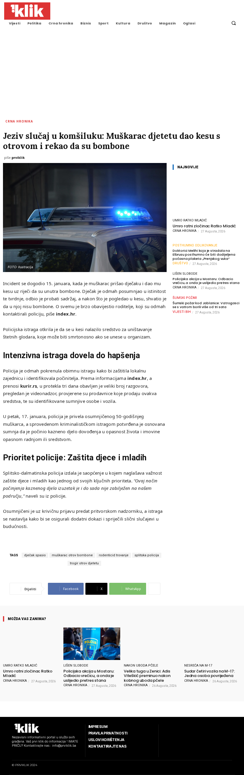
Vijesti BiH (182, 311)
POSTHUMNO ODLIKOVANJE (195, 245)
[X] (36, 753)
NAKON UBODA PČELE (141, 665)
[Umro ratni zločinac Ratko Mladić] (207, 195)
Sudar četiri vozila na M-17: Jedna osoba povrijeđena (209, 673)
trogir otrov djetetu (84, 563)
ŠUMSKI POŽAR (185, 297)
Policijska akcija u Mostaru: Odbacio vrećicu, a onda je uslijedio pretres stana (206, 281)
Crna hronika (19, 121)
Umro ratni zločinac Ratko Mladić (204, 226)
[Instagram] (21, 753)
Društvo (180, 263)
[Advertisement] (122, 74)
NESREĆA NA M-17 (198, 665)
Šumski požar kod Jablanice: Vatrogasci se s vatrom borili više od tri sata (206, 305)
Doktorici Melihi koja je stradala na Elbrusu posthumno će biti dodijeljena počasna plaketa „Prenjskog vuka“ (204, 255)
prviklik (18, 157)
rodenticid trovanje (114, 555)
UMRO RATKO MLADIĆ (190, 220)
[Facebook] (13, 753)
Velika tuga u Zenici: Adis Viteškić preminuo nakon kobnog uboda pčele (147, 676)
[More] (154, 589)
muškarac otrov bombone (72, 555)
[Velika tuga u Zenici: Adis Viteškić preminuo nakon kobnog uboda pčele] (152, 644)
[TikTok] (28, 753)
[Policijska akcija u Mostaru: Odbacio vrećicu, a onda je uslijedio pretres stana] (91, 644)
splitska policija (146, 555)
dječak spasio (35, 555)
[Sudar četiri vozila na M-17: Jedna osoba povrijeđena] (212, 644)
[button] (233, 23)
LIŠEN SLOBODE (185, 273)
